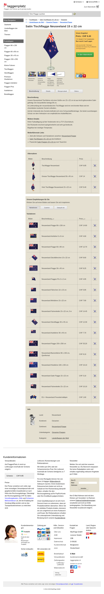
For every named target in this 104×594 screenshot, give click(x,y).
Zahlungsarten (59, 560)
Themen (7, 34)
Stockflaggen (9, 73)
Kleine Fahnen (9, 65)
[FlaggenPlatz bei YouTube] (72, 572)
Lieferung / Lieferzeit (60, 563)
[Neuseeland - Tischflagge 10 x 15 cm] (33, 170)
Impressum (58, 538)
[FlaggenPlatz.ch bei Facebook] (72, 568)
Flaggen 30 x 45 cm (11, 55)
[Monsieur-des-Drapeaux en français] (87, 538)
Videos (76, 91)
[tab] (34, 91)
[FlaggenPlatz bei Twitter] (75, 568)
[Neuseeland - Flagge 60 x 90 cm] (33, 251)
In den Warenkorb (85, 55)
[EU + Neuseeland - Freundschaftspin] (33, 401)
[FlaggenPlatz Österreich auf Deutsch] (87, 534)
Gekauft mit (60, 207)
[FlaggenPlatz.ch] (26, 7)
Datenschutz (58, 541)
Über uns (57, 532)
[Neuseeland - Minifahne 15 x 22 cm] (33, 305)
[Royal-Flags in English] (94, 534)
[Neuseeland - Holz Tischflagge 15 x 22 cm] (33, 191)
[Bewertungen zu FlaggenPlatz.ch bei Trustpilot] (25, 532)
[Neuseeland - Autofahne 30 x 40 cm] (33, 337)
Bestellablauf (58, 554)
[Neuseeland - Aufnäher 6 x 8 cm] (33, 240)
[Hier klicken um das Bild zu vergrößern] (50, 70)
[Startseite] (26, 20)
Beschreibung (34, 91)
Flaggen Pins (9, 87)
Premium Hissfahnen (8, 78)
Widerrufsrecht (59, 568)
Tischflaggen (9, 69)
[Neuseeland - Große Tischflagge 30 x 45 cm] (33, 180)
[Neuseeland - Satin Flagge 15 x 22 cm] (33, 380)
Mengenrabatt (62, 91)
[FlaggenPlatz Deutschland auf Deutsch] (91, 534)
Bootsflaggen (9, 94)
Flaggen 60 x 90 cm (11, 51)
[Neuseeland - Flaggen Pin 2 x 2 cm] (33, 283)
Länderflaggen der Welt (10, 30)
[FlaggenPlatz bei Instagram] (79, 568)
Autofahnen (8, 90)
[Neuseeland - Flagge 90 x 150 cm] (33, 229)
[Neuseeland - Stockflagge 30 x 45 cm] (33, 326)
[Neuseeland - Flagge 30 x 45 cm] (33, 272)
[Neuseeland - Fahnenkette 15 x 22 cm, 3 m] (33, 315)
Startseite (7, 24)
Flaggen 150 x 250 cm (11, 60)
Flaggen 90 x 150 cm (10, 47)
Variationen (33, 207)
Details (48, 91)
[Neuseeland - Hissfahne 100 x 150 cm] (33, 369)
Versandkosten (59, 557)
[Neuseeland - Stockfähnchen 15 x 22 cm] (33, 262)
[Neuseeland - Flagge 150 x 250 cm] (33, 348)
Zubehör (47, 207)
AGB (55, 535)
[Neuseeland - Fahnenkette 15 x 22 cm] (33, 390)
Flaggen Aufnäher (10, 83)
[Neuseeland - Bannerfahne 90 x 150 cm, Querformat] (33, 358)
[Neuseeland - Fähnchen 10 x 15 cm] (33, 294)
